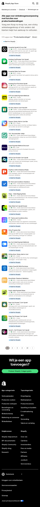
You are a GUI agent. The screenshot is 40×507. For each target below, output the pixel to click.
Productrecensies (27, 404)
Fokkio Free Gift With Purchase (18, 266)
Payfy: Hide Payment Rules (17, 290)
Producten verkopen (9, 404)
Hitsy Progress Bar (14, 230)
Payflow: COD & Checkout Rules (19, 170)
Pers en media (26, 448)
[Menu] (37, 3)
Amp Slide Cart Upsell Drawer (18, 206)
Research (5, 452)
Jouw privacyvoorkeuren (11, 501)
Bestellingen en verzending (7, 409)
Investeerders (26, 444)
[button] (20, 51)
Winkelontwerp (7, 414)
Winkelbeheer (7, 421)
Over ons (24, 437)
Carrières (24, 441)
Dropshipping (26, 396)
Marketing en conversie (10, 417)
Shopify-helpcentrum (9, 437)
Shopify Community (9, 444)
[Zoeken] (33, 3)
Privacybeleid (7, 490)
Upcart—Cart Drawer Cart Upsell (19, 330)
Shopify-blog (6, 448)
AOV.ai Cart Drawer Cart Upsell (18, 157)
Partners (24, 452)
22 (27, 348)
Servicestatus (26, 464)
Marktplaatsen (26, 400)
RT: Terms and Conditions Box (18, 218)
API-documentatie (8, 441)
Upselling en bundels (28, 407)
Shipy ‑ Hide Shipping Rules (17, 194)
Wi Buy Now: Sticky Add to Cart (18, 254)
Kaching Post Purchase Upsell (18, 83)
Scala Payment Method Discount (19, 145)
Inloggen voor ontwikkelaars (12, 480)
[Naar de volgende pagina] (33, 348)
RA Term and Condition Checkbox (19, 182)
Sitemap (5, 495)
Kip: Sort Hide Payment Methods (19, 242)
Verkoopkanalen (8, 396)
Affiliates (24, 456)
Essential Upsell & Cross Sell (17, 47)
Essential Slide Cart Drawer (17, 71)
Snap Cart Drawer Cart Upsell (18, 316)
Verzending (25, 419)
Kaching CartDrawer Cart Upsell (19, 59)
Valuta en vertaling (28, 423)
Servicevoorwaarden (9, 485)
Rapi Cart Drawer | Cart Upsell (18, 302)
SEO (22, 415)
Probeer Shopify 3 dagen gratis (20, 371)
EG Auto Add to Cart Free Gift (18, 107)
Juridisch (24, 460)
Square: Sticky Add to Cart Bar (18, 121)
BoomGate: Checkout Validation (18, 278)
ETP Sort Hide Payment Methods (19, 95)
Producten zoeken (8, 400)
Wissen (34, 37)
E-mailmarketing (27, 411)
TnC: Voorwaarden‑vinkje (16, 133)
